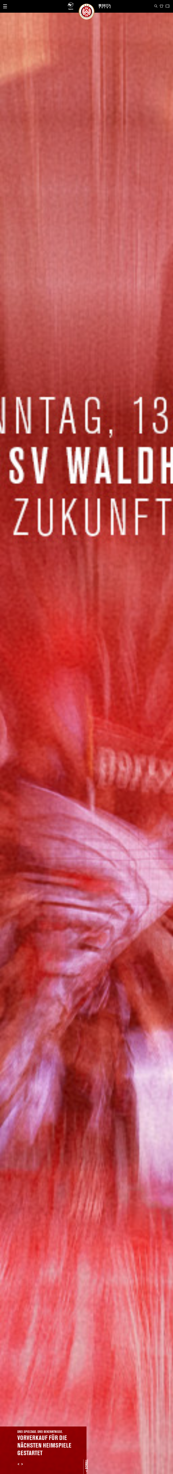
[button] (5, 6)
